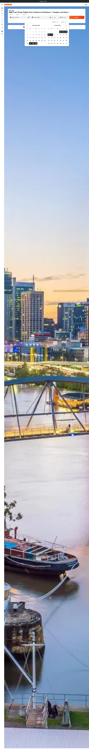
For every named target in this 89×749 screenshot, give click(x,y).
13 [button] (27, 37)
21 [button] (30, 40)
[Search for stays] (2, 11)
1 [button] (60, 31)
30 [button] (36, 43)
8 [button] (60, 34)
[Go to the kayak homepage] (8, 4)
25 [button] (41, 40)
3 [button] (66, 31)
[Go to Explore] (2, 19)
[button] (87, 1)
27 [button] (27, 43)
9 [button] (63, 34)
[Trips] (2, 28)
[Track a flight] (2, 22)
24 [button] (39, 40)
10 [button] (39, 34)
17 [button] (66, 37)
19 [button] (44, 37)
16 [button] (36, 37)
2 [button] (63, 31)
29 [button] (33, 43)
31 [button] (66, 43)
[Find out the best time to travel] (2, 24)
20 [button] (27, 40)
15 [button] (33, 37)
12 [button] (44, 34)
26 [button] (44, 40)
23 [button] (36, 40)
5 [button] (51, 34)
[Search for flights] (2, 8)
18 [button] (41, 37)
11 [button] (48, 37)
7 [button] (30, 34)
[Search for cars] (2, 13)
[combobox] (11, 14)
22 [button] (33, 40)
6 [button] (27, 34)
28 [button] (30, 43)
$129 (11, 12)
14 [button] (30, 37)
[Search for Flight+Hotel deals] (2, 16)
